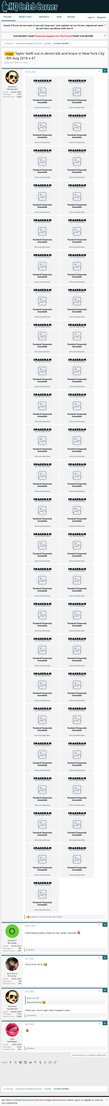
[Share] (99, 71)
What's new (25, 16)
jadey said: (31, 998)
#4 (105, 990)
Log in (77, 1099)
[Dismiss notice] (105, 25)
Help (59, 16)
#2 (105, 924)
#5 (105, 1023)
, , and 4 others (46, 917)
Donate (71, 16)
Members (44, 16)
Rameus (10, 62)
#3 (105, 957)
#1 (105, 70)
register (87, 1099)
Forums (7, 16)
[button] (13, 16)
